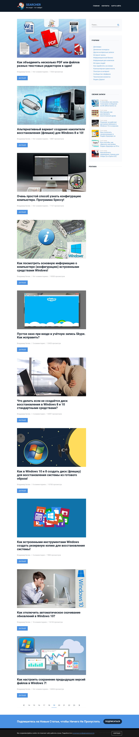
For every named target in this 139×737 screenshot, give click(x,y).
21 (64, 705)
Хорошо (116, 733)
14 (29, 705)
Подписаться (112, 721)
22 (69, 705)
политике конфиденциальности (83, 733)
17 (44, 705)
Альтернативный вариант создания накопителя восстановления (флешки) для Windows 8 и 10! (51, 131)
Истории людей (99, 63)
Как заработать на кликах (103, 66)
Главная (96, 6)
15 (34, 705)
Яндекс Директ (99, 79)
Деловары (97, 47)
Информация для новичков (103, 60)
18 (49, 705)
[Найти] (118, 25)
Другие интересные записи (103, 52)
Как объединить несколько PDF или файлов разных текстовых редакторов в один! (48, 64)
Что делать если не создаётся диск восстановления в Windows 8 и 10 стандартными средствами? (42, 404)
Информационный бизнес (103, 58)
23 (74, 705)
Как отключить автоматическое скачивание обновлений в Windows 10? (48, 614)
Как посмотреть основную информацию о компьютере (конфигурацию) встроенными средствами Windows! (48, 266)
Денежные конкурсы (101, 49)
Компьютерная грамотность (104, 69)
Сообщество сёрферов (102, 74)
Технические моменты (101, 77)
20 (59, 705)
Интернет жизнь (99, 55)
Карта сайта (116, 6)
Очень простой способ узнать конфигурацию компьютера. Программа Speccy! (49, 198)
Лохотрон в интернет (101, 71)
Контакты (105, 6)
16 (39, 705)
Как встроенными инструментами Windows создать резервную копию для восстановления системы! (51, 545)
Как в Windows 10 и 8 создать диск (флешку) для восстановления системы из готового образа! (49, 475)
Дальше (22, 78)
